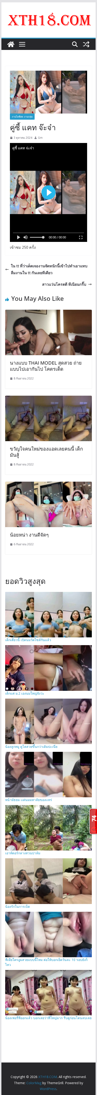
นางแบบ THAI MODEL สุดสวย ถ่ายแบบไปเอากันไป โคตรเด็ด (46, 366)
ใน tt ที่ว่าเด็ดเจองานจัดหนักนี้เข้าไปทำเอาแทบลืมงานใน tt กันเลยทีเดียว (49, 269)
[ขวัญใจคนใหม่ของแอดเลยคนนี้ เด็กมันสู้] (48, 399)
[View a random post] (86, 44)
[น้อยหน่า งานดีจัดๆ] (48, 485)
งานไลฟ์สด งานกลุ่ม (22, 116)
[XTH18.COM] (10, 44)
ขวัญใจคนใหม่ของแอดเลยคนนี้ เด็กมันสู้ (46, 452)
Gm (40, 138)
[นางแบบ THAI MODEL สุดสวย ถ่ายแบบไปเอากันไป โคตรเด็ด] (48, 313)
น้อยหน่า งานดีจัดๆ (29, 535)
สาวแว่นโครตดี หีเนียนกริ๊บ (64, 284)
